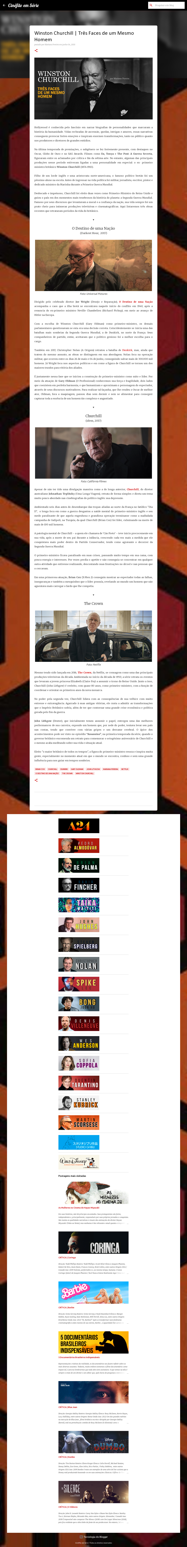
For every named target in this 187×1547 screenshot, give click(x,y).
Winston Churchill (85, 773)
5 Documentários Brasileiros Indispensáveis (79, 1357)
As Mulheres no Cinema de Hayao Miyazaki (78, 1208)
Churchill (133, 489)
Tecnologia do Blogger (95, 1537)
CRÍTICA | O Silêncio (68, 1507)
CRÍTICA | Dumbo (66, 1457)
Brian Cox (40, 769)
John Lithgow (93, 769)
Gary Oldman (77, 769)
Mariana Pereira (110, 769)
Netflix (124, 769)
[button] (36, 51)
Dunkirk (127, 350)
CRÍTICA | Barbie (66, 1307)
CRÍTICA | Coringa (67, 1257)
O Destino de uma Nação (136, 301)
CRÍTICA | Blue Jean (67, 1407)
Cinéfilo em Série (23, 5)
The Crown (67, 773)
